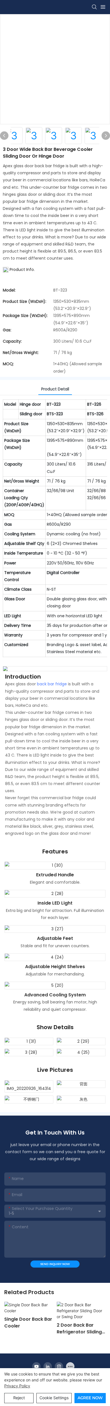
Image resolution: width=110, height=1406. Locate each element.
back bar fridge (52, 684)
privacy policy (17, 1385)
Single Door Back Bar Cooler (28, 1322)
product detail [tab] (55, 389)
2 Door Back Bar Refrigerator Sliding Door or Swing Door (80, 1328)
